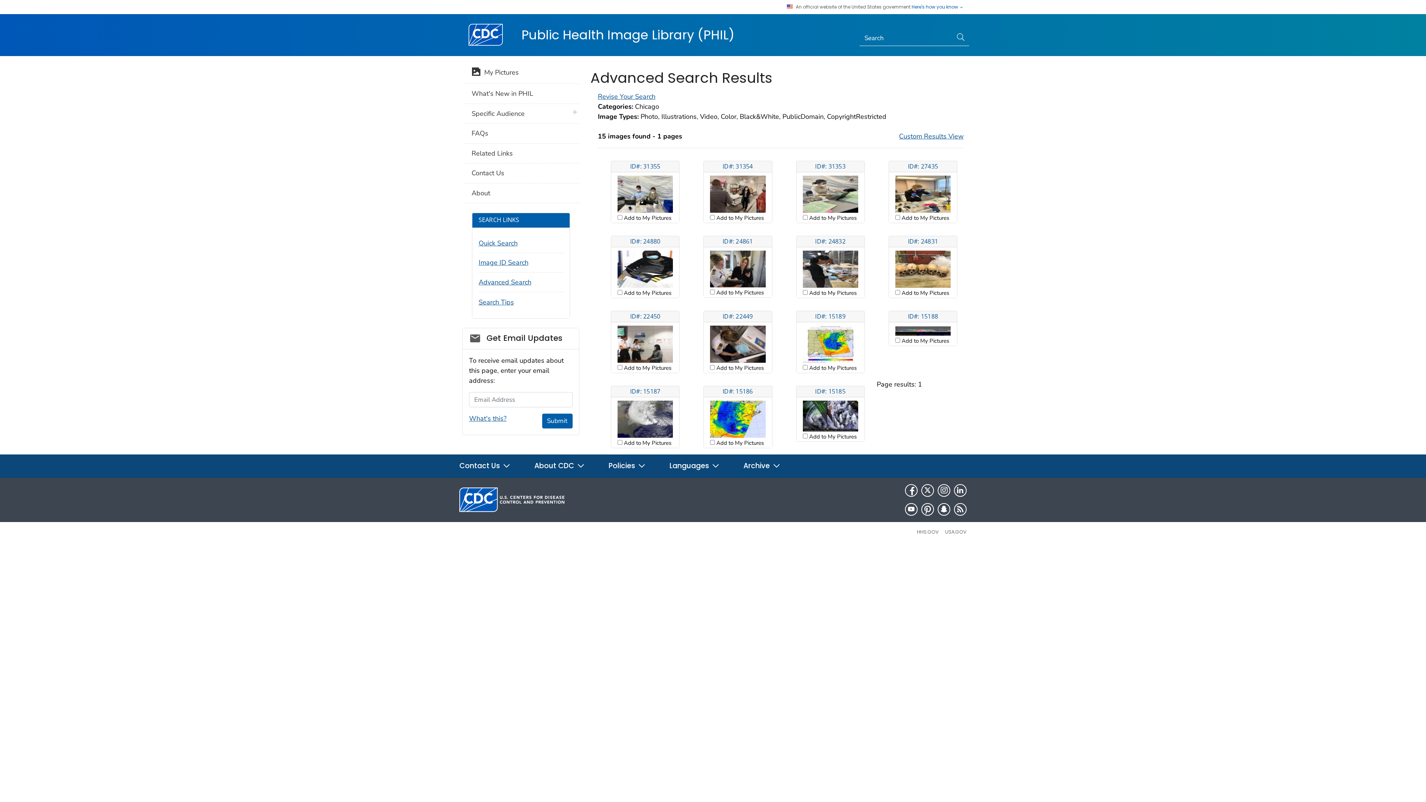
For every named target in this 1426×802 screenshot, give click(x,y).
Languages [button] (690, 466)
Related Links (492, 153)
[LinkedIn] (960, 490)
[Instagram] (944, 490)
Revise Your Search (626, 96)
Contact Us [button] (480, 466)
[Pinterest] (927, 509)
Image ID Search (503, 262)
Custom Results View (931, 136)
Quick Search (498, 243)
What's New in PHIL (502, 93)
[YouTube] (911, 509)
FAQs (480, 133)
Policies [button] (623, 466)
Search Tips (496, 302)
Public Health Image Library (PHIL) (628, 35)
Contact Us (488, 173)
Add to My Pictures (646, 218)
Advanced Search (505, 282)
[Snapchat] (944, 509)
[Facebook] (911, 490)
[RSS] (960, 509)
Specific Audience (498, 113)
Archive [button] (757, 466)
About (481, 193)
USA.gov (956, 531)
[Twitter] (927, 490)
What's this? (488, 418)
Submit (557, 421)
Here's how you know (935, 7)
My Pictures (500, 72)
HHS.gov (928, 531)
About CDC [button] (555, 466)
